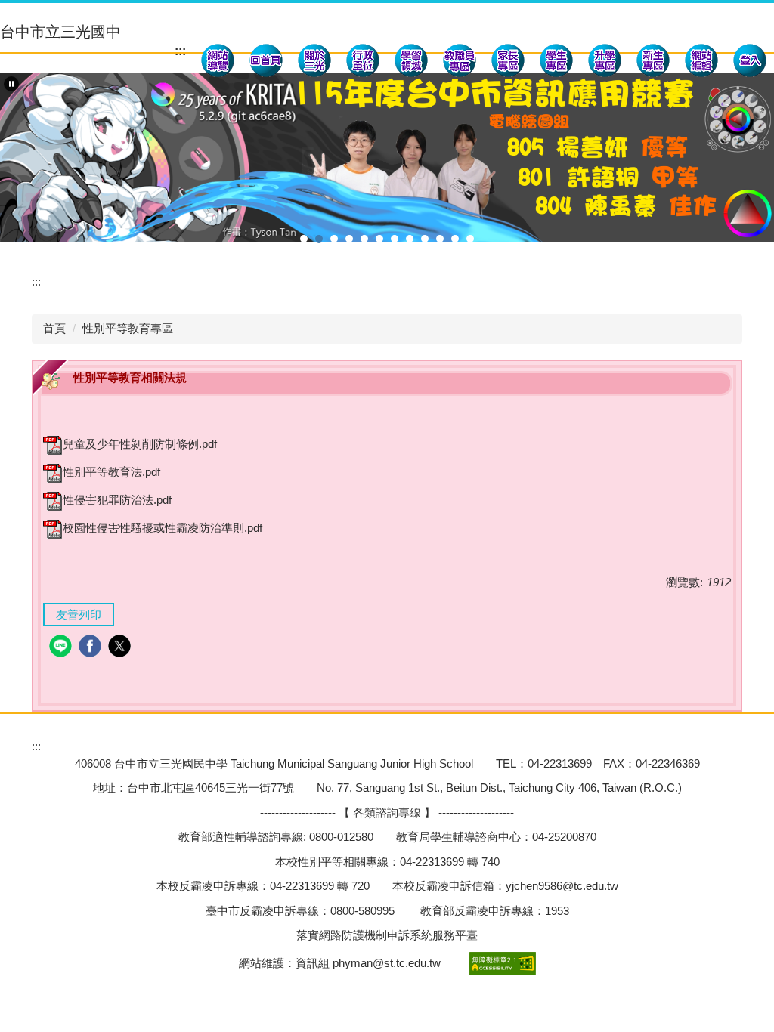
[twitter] (121, 648)
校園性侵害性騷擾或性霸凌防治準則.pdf (162, 527)
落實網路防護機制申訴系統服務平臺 (387, 934)
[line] (62, 648)
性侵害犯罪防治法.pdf (117, 499)
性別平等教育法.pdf (111, 471)
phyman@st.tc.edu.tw (387, 962)
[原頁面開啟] (266, 63)
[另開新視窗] (218, 63)
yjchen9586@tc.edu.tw (562, 885)
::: (180, 51)
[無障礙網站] (501, 962)
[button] (314, 63)
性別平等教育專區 (127, 328)
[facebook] (92, 648)
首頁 (54, 328)
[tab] (303, 239)
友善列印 (78, 614)
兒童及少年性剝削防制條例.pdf (140, 443)
